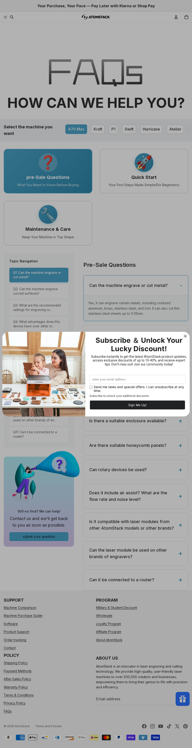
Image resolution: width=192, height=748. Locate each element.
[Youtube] (160, 726)
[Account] (176, 17)
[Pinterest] (185, 726)
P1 (113, 129)
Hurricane (151, 129)
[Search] (12, 17)
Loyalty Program (108, 623)
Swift (129, 129)
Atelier (175, 129)
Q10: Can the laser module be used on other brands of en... (35, 418)
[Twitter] (177, 726)
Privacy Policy (15, 703)
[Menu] (5, 17)
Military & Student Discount (116, 608)
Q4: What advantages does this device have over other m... (36, 324)
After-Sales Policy (17, 679)
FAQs (8, 711)
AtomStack (22, 726)
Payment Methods (18, 671)
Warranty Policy (16, 687)
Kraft (98, 129)
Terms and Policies (48, 726)
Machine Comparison (20, 608)
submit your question (39, 536)
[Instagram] (152, 726)
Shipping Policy (16, 663)
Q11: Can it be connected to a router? (35, 434)
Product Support (16, 632)
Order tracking (15, 640)
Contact (10, 648)
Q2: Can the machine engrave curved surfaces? (35, 291)
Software (11, 623)
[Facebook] (144, 726)
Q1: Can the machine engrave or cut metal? (37, 275)
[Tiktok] (169, 726)
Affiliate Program (108, 632)
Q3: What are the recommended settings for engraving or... (37, 308)
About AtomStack (109, 640)
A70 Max (76, 129)
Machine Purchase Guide (23, 616)
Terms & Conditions (19, 695)
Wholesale (104, 616)
